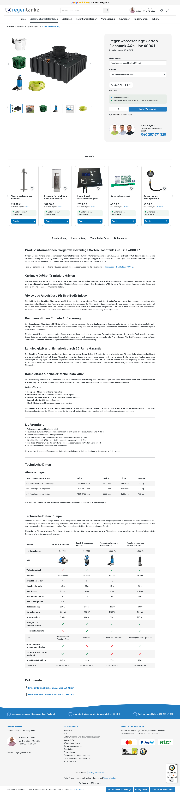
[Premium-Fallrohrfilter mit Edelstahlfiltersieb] (57, 180)
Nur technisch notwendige (119, 789)
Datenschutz (69, 740)
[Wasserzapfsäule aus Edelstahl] (23, 180)
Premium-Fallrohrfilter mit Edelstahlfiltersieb (56, 197)
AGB (65, 734)
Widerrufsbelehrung (72, 743)
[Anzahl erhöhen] (125, 109)
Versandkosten (109, 778)
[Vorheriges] (8, 64)
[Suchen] (106, 10)
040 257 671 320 (145, 11)
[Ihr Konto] (168, 10)
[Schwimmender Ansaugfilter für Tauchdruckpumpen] (156, 180)
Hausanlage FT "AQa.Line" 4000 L (118, 267)
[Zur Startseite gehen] (23, 10)
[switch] (171, 780)
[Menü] (176, 765)
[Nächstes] (91, 64)
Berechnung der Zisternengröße (77, 758)
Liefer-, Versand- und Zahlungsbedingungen (82, 737)
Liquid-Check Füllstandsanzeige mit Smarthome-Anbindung (88, 197)
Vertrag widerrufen (96, 772)
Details (16, 221)
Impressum (68, 731)
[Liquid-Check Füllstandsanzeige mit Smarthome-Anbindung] (90, 180)
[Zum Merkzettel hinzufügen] (32, 188)
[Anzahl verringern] (111, 109)
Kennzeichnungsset (120, 196)
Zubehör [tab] (89, 156)
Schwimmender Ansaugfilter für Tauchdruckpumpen (153, 197)
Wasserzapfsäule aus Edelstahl (21, 197)
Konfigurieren (141, 789)
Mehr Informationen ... (77, 789)
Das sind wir (69, 749)
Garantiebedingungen (73, 746)
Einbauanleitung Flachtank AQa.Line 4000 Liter (51, 688)
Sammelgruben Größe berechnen (77, 755)
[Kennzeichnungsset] (123, 180)
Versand (27, 207)
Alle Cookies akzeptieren (162, 789)
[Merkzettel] (162, 10)
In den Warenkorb (147, 109)
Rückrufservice (70, 761)
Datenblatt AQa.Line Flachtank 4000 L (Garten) (51, 694)
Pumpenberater (70, 752)
